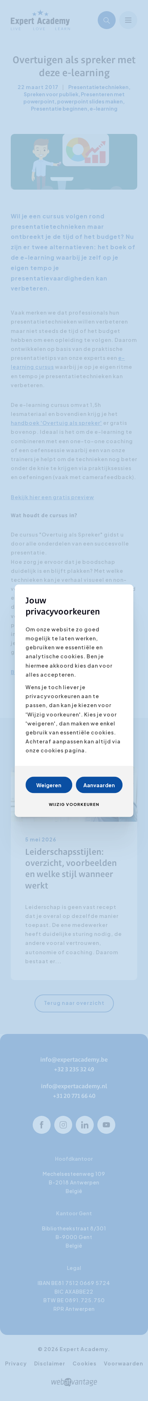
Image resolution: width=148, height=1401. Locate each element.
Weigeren (48, 784)
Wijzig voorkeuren (74, 804)
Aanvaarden (99, 784)
